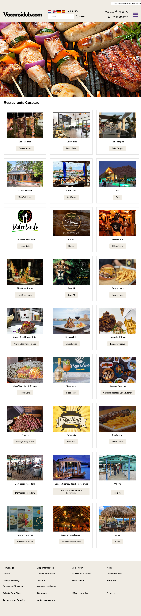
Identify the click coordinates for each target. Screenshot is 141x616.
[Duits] (59, 11)
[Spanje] (63, 11)
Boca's (71, 239)
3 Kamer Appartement (81, 573)
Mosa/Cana (25, 392)
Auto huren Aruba (46, 600)
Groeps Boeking (11, 580)
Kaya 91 (71, 288)
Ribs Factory (118, 435)
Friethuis (71, 435)
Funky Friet (71, 141)
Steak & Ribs (71, 337)
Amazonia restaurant (71, 535)
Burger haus (118, 288)
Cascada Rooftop (117, 386)
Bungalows (42, 593)
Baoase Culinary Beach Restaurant (71, 484)
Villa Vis (117, 493)
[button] (135, 14)
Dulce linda (25, 246)
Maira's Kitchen (24, 190)
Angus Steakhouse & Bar (25, 337)
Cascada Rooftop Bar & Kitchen (117, 392)
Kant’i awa (71, 190)
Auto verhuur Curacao (46, 586)
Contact (6, 573)
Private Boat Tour (12, 593)
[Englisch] (54, 11)
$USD (74, 11)
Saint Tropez (118, 141)
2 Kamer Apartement (46, 573)
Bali (118, 190)
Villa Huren (77, 567)
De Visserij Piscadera (25, 484)
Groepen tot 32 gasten (13, 586)
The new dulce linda (25, 239)
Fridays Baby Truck (25, 441)
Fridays (25, 435)
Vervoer (41, 580)
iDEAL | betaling (80, 593)
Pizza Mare (71, 386)
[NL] (49, 11)
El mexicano (117, 239)
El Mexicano (117, 246)
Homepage (8, 567)
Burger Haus (118, 295)
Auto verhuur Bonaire (14, 600)
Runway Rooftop (25, 535)
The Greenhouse (25, 288)
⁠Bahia (117, 535)
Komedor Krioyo (117, 337)
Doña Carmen (24, 141)
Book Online (78, 580)
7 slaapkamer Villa (114, 573)
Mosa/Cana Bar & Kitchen (25, 386)
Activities (111, 580)
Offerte (110, 593)
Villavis (117, 484)
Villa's (109, 567)
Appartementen (45, 567)
